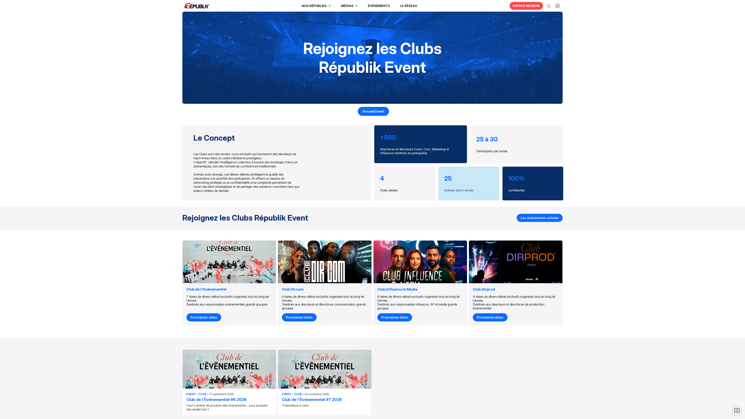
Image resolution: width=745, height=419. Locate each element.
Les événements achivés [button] (540, 218)
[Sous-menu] (329, 6)
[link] (316, 6)
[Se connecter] (557, 6)
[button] (379, 6)
